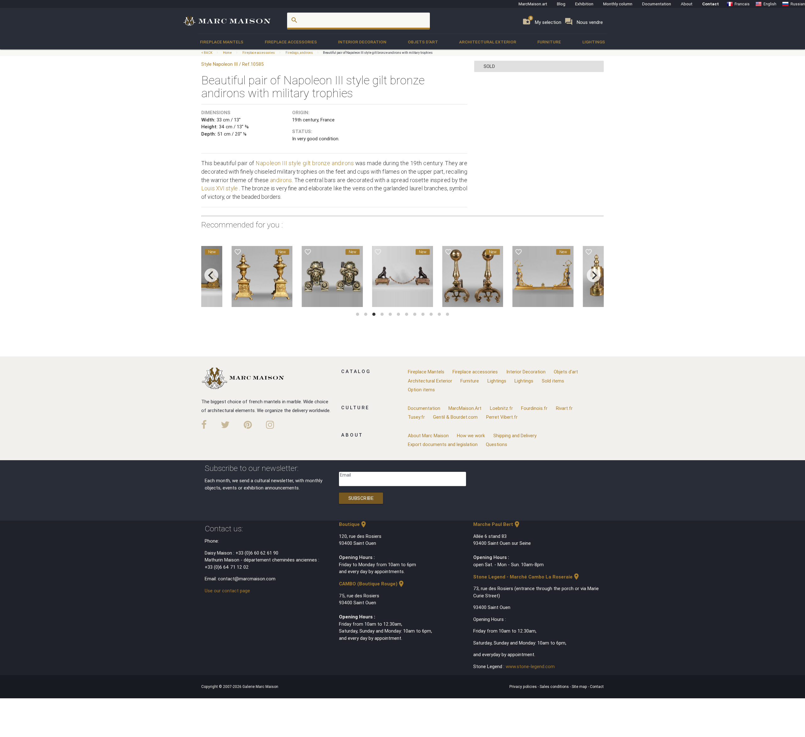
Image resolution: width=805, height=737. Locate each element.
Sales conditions (555, 686)
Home (227, 53)
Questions (496, 444)
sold (489, 66)
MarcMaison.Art (464, 408)
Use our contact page (227, 591)
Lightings (593, 42)
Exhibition (584, 4)
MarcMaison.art (533, 4)
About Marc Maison (428, 435)
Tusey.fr (416, 417)
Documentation (656, 4)
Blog (561, 4)
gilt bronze (316, 163)
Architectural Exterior (487, 42)
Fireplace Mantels (221, 42)
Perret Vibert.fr (502, 417)
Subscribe (361, 498)
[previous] (211, 275)
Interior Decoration (362, 42)
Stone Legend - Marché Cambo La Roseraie (526, 577)
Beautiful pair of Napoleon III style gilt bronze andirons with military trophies (378, 53)
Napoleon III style (278, 163)
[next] (594, 275)
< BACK (207, 53)
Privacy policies (523, 686)
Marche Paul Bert (497, 524)
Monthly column (617, 4)
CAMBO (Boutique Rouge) (372, 584)
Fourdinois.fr (534, 408)
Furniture (549, 42)
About (686, 4)
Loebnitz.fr (501, 408)
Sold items (553, 381)
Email (345, 475)
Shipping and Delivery (514, 435)
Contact (710, 4)
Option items (421, 390)
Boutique (353, 524)
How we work (471, 435)
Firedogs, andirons (299, 53)
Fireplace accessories (291, 42)
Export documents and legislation (443, 444)
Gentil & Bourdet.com (455, 417)
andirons (343, 163)
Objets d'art (423, 42)
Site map (580, 686)
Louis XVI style (219, 188)
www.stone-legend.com (530, 666)
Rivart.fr (564, 408)
